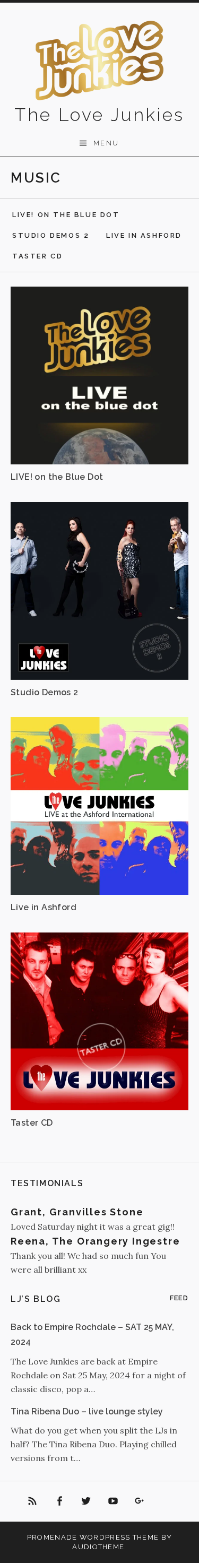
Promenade (52, 1537)
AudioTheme (98, 1547)
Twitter (86, 1501)
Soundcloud (166, 1501)
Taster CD (37, 256)
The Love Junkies (99, 114)
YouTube (113, 1501)
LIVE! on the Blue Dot (66, 215)
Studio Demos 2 (50, 235)
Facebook (59, 1501)
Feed (179, 1298)
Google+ (140, 1501)
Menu (106, 143)
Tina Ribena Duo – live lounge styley (87, 1411)
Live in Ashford (144, 235)
